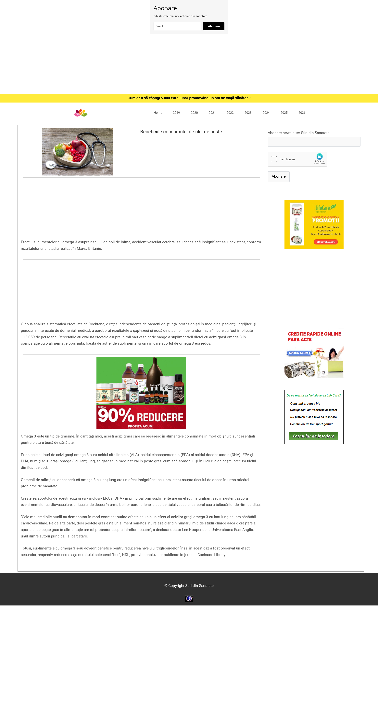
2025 (284, 113)
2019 (176, 113)
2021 (212, 113)
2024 (266, 113)
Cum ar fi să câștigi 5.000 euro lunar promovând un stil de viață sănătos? (189, 98)
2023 (248, 113)
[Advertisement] (189, 63)
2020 (194, 113)
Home (158, 113)
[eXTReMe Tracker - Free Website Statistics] (189, 598)
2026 (302, 113)
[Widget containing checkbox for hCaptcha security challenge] (297, 159)
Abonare (214, 26)
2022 (230, 113)
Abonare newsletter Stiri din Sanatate (298, 133)
